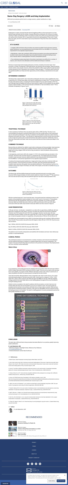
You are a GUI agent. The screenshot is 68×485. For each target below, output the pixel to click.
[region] (46, 478)
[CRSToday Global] (11, 3)
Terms (34, 446)
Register (5, 483)
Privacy (34, 442)
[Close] (64, 475)
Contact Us (35, 470)
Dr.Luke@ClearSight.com (15, 349)
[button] (12, 357)
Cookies (34, 450)
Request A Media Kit (34, 457)
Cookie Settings (51, 480)
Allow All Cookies (61, 480)
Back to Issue (11, 10)
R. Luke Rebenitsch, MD (20, 409)
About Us (34, 453)
